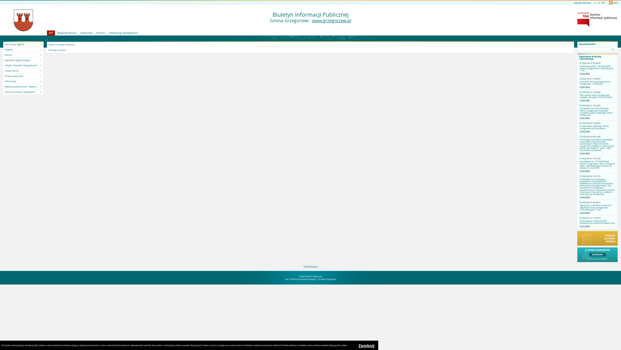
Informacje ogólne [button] (14, 44)
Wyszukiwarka (587, 44)
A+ (603, 3)
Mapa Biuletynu (66, 33)
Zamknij (366, 346)
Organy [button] (9, 49)
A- (595, 3)
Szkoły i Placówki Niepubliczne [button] (21, 65)
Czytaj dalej (585, 73)
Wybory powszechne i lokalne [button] (21, 86)
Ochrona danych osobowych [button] (20, 91)
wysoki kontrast (582, 2)
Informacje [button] (10, 81)
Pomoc (100, 33)
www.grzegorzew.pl (331, 20)
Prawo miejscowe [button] (14, 76)
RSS (615, 2)
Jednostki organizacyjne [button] (17, 60)
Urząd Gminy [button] (12, 70)
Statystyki (86, 33)
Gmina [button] (8, 54)
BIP (51, 33)
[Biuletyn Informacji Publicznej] (597, 26)
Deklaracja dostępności (123, 33)
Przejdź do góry (310, 266)
